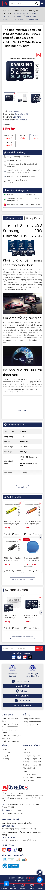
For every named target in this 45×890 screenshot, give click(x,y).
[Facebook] (19, 657)
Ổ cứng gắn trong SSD (32, 762)
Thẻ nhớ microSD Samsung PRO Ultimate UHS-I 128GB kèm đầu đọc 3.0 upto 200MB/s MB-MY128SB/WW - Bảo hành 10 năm (32, 616)
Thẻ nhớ (26, 752)
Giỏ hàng (5, 759)
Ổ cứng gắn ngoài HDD (32, 759)
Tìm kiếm (5, 749)
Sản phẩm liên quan (16, 590)
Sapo (28, 880)
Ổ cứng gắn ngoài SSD (32, 755)
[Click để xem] (22, 71)
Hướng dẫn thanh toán (32, 722)
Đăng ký (5, 755)
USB (24, 749)
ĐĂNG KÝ (39, 648)
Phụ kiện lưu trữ (29, 768)
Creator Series (28, 780)
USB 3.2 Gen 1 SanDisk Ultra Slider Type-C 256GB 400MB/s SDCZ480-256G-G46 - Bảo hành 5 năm (12, 559)
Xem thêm (22, 410)
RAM (25, 771)
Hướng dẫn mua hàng (31, 718)
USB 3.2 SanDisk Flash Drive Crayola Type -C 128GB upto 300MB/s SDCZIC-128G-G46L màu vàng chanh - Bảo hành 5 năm (12, 522)
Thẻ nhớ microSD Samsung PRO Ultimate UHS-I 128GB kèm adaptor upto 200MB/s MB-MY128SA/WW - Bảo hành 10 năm (12, 616)
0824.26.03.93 (8, 837)
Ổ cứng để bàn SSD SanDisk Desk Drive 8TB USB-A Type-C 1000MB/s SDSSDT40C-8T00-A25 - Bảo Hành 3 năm (31, 559)
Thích (8, 534)
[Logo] (5, 3)
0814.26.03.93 (22, 686)
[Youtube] (25, 657)
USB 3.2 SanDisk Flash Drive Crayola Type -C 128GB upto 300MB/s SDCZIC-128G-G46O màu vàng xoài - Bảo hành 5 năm (32, 522)
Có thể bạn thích (15, 497)
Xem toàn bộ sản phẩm (21, 579)
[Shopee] (4, 849)
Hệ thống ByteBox (22, 705)
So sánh (18, 534)
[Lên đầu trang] (39, 866)
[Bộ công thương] (10, 866)
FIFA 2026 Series (29, 774)
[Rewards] (6, 883)
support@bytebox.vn (15, 813)
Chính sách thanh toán (11, 741)
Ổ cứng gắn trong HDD (32, 765)
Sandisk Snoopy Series (32, 777)
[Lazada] (9, 849)
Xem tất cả (22, 487)
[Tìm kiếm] (37, 3)
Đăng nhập (6, 752)
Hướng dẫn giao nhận (31, 725)
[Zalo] (14, 657)
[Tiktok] (30, 657)
